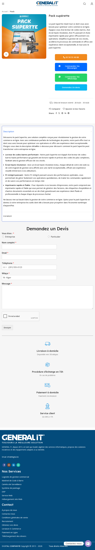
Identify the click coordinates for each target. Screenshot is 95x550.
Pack (12, 11)
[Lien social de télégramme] (68, 113)
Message (7, 283)
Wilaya (6, 273)
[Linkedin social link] (65, 113)
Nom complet (9, 242)
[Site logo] (47, 3)
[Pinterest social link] (62, 113)
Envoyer (7, 327)
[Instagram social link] (9, 465)
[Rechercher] (84, 3)
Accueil (5, 11)
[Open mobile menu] (3, 3)
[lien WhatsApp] (18, 465)
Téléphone (8, 263)
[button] (71, 78)
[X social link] (59, 113)
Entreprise (10, 236)
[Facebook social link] (56, 113)
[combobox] (5, 267)
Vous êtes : (8, 233)
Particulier (55, 236)
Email (5, 253)
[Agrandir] (6, 54)
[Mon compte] (91, 3)
